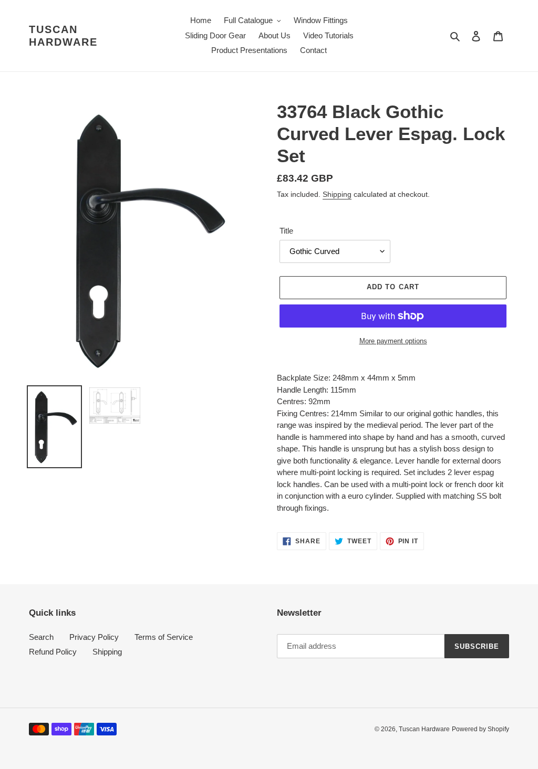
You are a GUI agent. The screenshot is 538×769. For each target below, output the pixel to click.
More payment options (393, 341)
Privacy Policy (94, 637)
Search (41, 637)
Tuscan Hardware (63, 36)
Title (286, 230)
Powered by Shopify (480, 729)
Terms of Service (163, 637)
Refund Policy (53, 651)
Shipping (337, 194)
